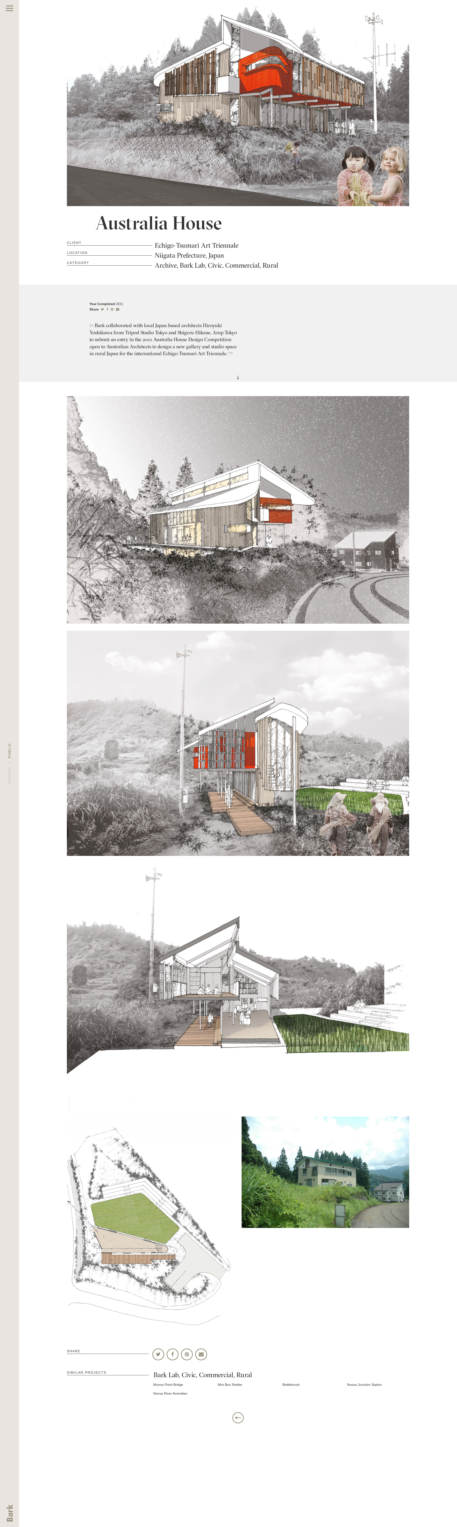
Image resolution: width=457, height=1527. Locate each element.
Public (9, 750)
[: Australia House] (117, 309)
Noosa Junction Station (364, 1384)
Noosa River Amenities (170, 1393)
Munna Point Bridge (168, 1384)
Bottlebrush (291, 1384)
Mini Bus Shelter (230, 1384)
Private (9, 775)
